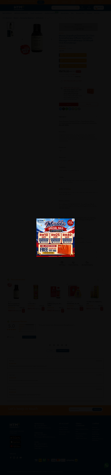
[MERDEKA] (55, 237)
